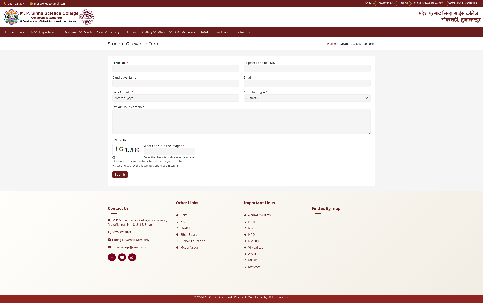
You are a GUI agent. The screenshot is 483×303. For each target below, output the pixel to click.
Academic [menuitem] (69, 33)
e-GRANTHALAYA (260, 215)
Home (331, 44)
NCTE (252, 222)
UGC (183, 215)
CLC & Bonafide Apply (428, 3)
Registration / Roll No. (259, 63)
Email (247, 77)
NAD (251, 235)
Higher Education (192, 241)
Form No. (119, 63)
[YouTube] (122, 257)
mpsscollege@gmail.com (129, 247)
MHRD (253, 260)
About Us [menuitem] (25, 33)
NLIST (404, 3)
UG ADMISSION (386, 3)
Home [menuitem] (9, 32)
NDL (251, 228)
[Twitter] (132, 257)
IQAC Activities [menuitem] (184, 32)
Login (367, 3)
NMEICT (254, 241)
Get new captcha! (113, 157)
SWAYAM (254, 267)
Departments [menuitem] (48, 32)
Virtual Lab (256, 247)
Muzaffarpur (189, 247)
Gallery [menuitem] (145, 33)
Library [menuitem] (114, 32)
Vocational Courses (462, 3)
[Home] (49, 17)
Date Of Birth (121, 92)
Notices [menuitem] (130, 32)
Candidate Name (124, 77)
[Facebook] (112, 257)
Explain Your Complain (128, 107)
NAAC (184, 222)
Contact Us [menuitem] (242, 32)
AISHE (252, 254)
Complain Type (254, 92)
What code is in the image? (163, 146)
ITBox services (279, 297)
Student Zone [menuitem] (92, 33)
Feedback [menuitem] (221, 32)
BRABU (185, 228)
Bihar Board (188, 235)
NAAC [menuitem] (205, 32)
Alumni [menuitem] (161, 33)
